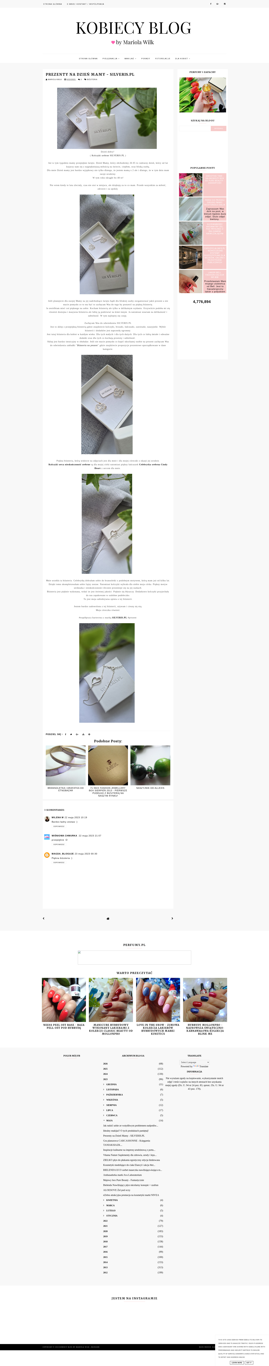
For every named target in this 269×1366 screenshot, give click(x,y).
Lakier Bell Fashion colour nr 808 (214, 274)
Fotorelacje (162, 59)
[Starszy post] (172, 918)
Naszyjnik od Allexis (150, 788)
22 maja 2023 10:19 (76, 817)
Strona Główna (52, 4)
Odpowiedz (58, 826)
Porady (145, 59)
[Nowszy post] (44, 918)
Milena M (58, 817)
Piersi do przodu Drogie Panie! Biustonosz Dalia (214, 202)
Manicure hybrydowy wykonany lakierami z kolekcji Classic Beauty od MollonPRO (111, 1029)
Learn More (237, 1363)
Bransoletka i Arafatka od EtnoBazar (66, 789)
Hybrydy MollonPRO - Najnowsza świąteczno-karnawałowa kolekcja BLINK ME (205, 1029)
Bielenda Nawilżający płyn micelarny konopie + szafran (130, 1185)
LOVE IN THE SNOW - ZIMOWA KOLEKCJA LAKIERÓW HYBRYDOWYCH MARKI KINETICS (158, 1029)
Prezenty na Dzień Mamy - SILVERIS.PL (124, 1135)
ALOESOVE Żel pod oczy (116, 1190)
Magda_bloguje (63, 853)
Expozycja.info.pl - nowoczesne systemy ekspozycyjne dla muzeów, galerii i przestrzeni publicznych (214, 255)
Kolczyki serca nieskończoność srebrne (69, 464)
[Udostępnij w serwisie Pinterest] (89, 735)
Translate (203, 1066)
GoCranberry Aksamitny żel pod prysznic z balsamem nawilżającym (214, 229)
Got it (249, 1363)
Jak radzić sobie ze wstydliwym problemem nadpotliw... (130, 1125)
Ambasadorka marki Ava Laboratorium (122, 1175)
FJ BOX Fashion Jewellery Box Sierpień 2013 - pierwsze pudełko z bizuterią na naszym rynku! (108, 792)
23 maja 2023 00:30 (86, 853)
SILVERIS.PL (119, 617)
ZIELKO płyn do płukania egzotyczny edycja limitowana (131, 1160)
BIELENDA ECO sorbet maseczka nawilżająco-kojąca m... (132, 1170)
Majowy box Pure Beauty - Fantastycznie (123, 1180)
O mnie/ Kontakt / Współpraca (85, 4)
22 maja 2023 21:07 (90, 835)
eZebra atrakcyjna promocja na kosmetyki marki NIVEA (131, 1195)
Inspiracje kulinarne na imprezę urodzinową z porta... (129, 1150)
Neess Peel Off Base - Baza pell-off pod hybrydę (64, 1026)
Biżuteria (92, 79)
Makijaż (130, 59)
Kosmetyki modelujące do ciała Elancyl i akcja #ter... (129, 1165)
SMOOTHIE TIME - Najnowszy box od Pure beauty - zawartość (214, 179)
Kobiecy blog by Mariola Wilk (74, 1347)
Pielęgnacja (110, 59)
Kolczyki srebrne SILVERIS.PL (108, 155)
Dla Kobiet (182, 59)
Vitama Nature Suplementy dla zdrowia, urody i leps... (130, 1155)
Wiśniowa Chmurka (65, 835)
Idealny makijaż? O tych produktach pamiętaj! (126, 1130)
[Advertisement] (202, 328)
